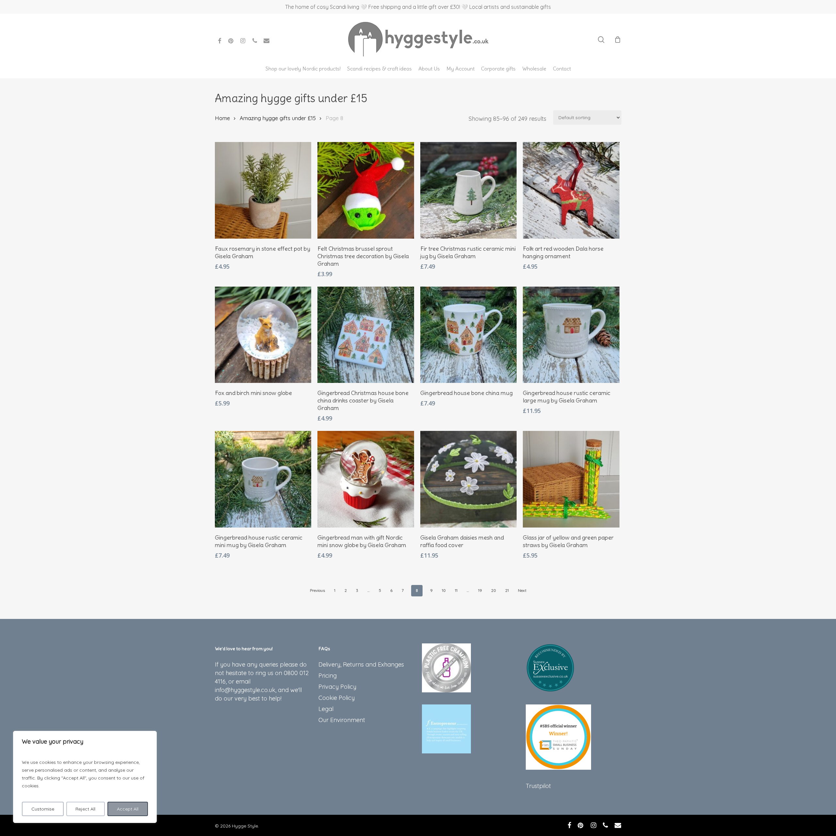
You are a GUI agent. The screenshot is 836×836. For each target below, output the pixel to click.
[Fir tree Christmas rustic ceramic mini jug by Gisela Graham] (468, 190)
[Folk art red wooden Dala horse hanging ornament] (571, 190)
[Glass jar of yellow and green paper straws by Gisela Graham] (571, 479)
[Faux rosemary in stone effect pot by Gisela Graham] (263, 190)
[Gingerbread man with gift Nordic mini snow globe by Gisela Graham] (365, 479)
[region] (85, 777)
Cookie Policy (336, 698)
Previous (317, 590)
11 (456, 590)
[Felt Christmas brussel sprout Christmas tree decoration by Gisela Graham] (365, 190)
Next (522, 590)
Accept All (127, 809)
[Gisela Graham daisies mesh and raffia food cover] (468, 479)
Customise (42, 809)
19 (480, 590)
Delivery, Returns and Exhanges (361, 664)
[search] (601, 39)
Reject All (85, 809)
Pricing (327, 675)
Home (222, 118)
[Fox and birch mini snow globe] (263, 335)
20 (493, 590)
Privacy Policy (337, 686)
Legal (325, 709)
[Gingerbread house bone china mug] (468, 335)
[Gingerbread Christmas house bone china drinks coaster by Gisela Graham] (365, 335)
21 (507, 590)
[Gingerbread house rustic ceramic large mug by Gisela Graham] (571, 335)
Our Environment (341, 720)
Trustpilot (538, 786)
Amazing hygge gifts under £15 (278, 118)
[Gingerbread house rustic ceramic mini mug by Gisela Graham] (263, 479)
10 (444, 590)
